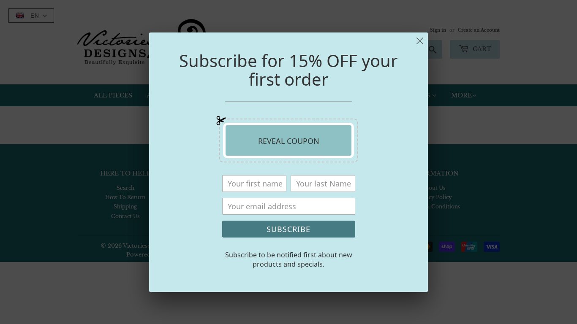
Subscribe (288, 229)
